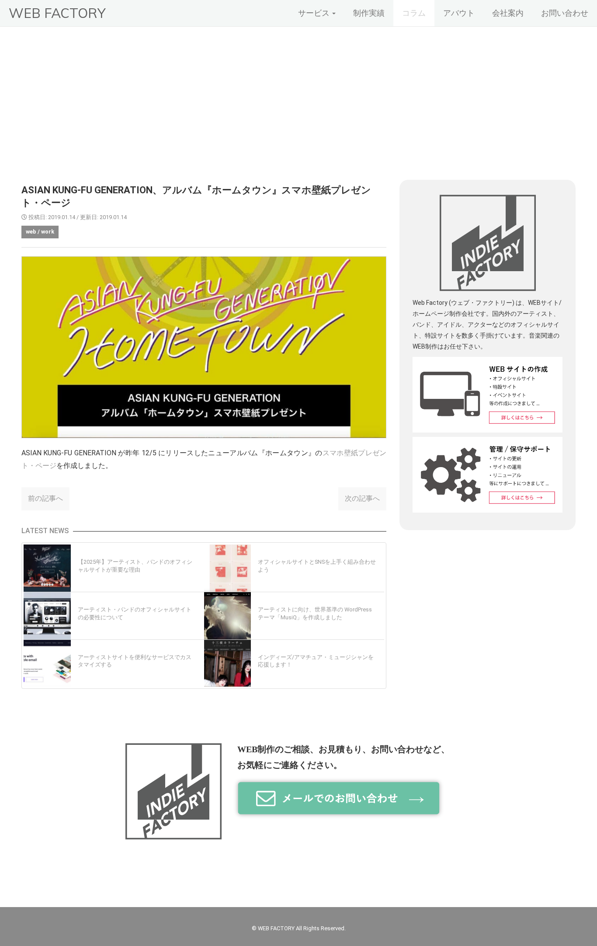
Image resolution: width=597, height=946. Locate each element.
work (47, 231)
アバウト (459, 12)
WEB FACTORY (57, 12)
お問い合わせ (564, 12)
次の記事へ (362, 498)
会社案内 (508, 12)
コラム (414, 12)
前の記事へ (45, 498)
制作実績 (369, 12)
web (31, 231)
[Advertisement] (298, 92)
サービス (314, 12)
